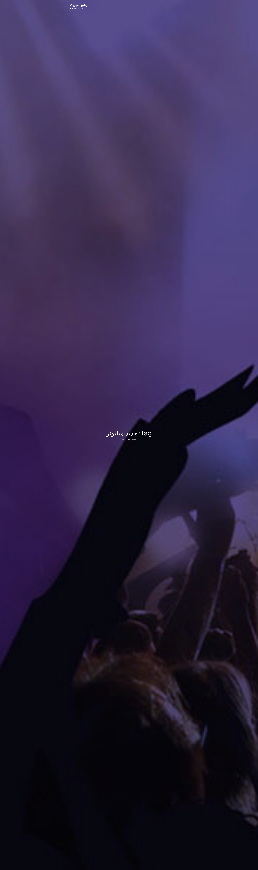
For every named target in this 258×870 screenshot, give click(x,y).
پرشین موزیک (79, 5)
